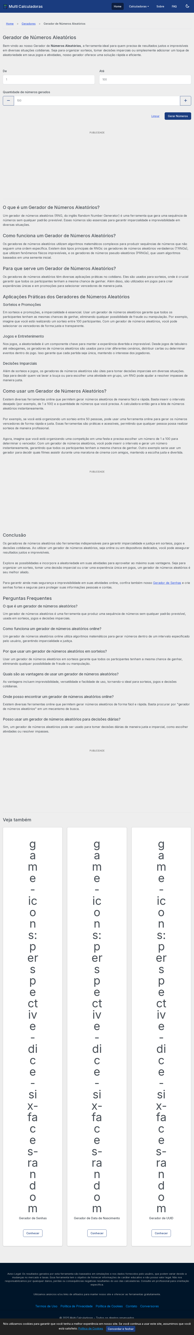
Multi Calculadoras (25, 6)
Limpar (155, 116)
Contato (131, 1306)
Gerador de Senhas (167, 583)
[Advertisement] (97, 161)
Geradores (29, 23)
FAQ (174, 6)
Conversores (149, 1306)
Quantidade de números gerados (26, 92)
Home (117, 6)
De (5, 71)
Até (101, 71)
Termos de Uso (46, 1306)
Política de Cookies (90, 1328)
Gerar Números (178, 116)
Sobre (160, 6)
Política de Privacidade (76, 1306)
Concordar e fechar (121, 1328)
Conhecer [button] (32, 1233)
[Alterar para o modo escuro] (187, 6)
